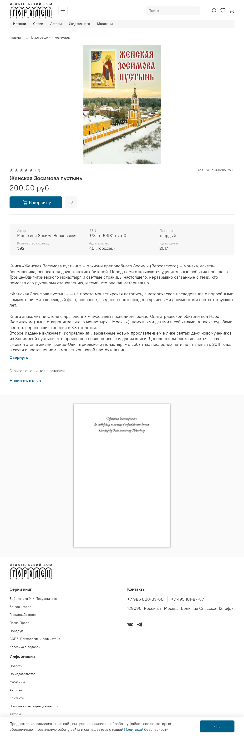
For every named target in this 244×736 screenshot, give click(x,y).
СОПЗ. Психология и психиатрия (35, 639)
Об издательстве (23, 674)
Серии (38, 24)
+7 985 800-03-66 (145, 599)
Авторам (16, 690)
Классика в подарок (25, 647)
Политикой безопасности (146, 729)
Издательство (79, 24)
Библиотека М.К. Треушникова (33, 598)
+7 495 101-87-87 (187, 599)
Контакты (17, 698)
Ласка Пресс (19, 623)
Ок (217, 726)
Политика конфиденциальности (34, 706)
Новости (19, 24)
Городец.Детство (23, 614)
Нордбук (16, 631)
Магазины (105, 24)
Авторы (56, 24)
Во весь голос (20, 607)
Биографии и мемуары (51, 37)
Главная (16, 37)
